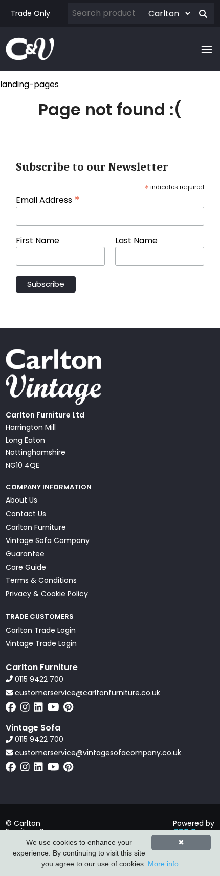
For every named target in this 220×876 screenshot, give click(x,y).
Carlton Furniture (36, 527)
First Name (37, 240)
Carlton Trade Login (41, 630)
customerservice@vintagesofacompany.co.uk (97, 752)
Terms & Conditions (41, 580)
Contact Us (26, 514)
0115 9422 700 (38, 679)
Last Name (136, 240)
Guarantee (25, 554)
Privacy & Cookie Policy (47, 594)
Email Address (48, 199)
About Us (21, 500)
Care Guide (26, 567)
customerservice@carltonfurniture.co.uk (86, 693)
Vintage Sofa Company (48, 540)
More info (163, 864)
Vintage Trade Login (41, 643)
